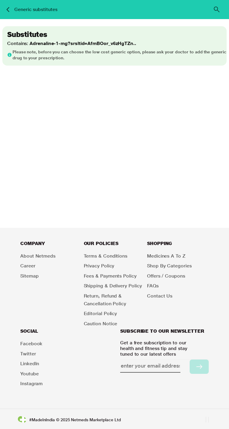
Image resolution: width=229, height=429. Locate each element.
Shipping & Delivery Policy (113, 286)
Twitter (28, 354)
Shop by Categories (169, 266)
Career (27, 266)
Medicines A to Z (166, 256)
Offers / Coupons (166, 276)
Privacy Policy (99, 266)
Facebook (31, 343)
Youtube (29, 374)
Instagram (31, 383)
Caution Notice (100, 323)
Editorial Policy (100, 313)
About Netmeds (37, 256)
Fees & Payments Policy (110, 276)
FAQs (153, 286)
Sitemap (29, 276)
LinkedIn (29, 363)
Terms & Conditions (106, 256)
